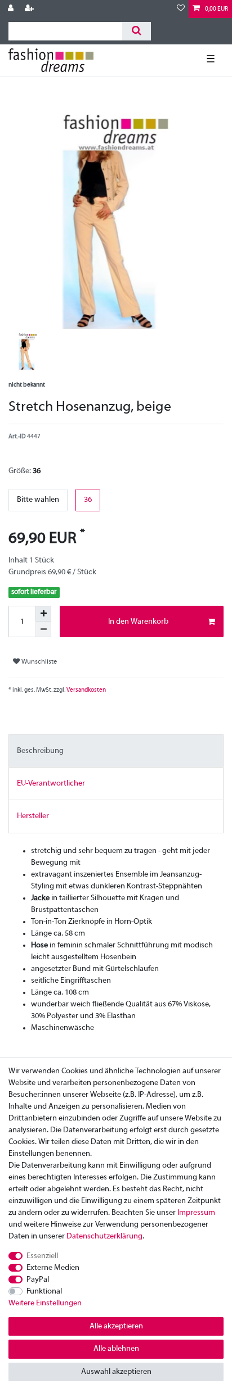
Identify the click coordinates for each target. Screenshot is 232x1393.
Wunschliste (38, 662)
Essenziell (42, 1256)
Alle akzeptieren (116, 1326)
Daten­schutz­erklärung (104, 1236)
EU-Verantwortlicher (51, 783)
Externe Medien (52, 1268)
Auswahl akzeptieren (116, 1372)
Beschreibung (40, 751)
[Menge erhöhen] (43, 613)
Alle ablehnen (116, 1349)
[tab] (116, 750)
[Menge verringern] (43, 629)
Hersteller (33, 816)
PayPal (37, 1280)
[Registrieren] (30, 9)
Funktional (44, 1291)
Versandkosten (85, 690)
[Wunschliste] (181, 9)
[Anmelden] (12, 9)
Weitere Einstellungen (45, 1303)
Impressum (196, 1213)
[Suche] (136, 31)
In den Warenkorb (138, 622)
